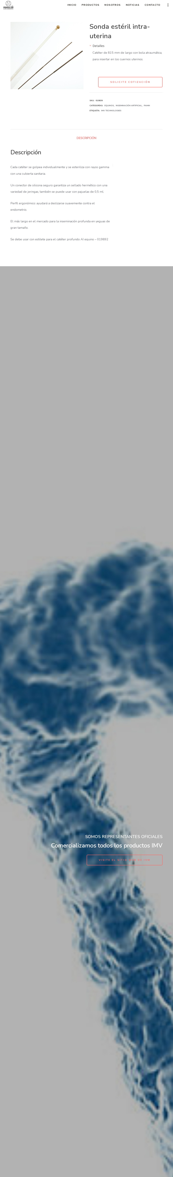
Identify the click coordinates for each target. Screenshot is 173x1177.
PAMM (147, 105)
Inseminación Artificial (129, 105)
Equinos (109, 105)
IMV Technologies (111, 110)
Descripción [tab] (86, 138)
